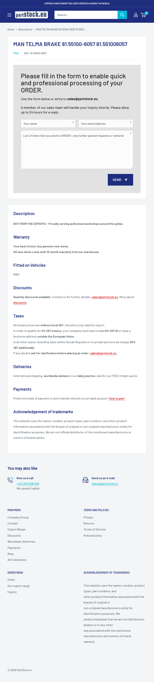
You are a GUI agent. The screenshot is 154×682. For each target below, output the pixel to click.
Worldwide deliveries (21, 541)
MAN (16, 53)
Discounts (14, 535)
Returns (89, 523)
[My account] (136, 15)
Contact (13, 523)
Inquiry (12, 592)
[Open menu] (9, 15)
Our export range (19, 586)
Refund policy (93, 535)
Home (11, 29)
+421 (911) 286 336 (28, 483)
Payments (14, 547)
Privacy (88, 517)
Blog (11, 553)
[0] (143, 15)
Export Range (17, 529)
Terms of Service (95, 529)
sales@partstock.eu (82, 99)
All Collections (17, 559)
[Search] (122, 15)
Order (11, 579)
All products (25, 29)
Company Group (18, 517)
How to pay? (117, 398)
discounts (19, 302)
